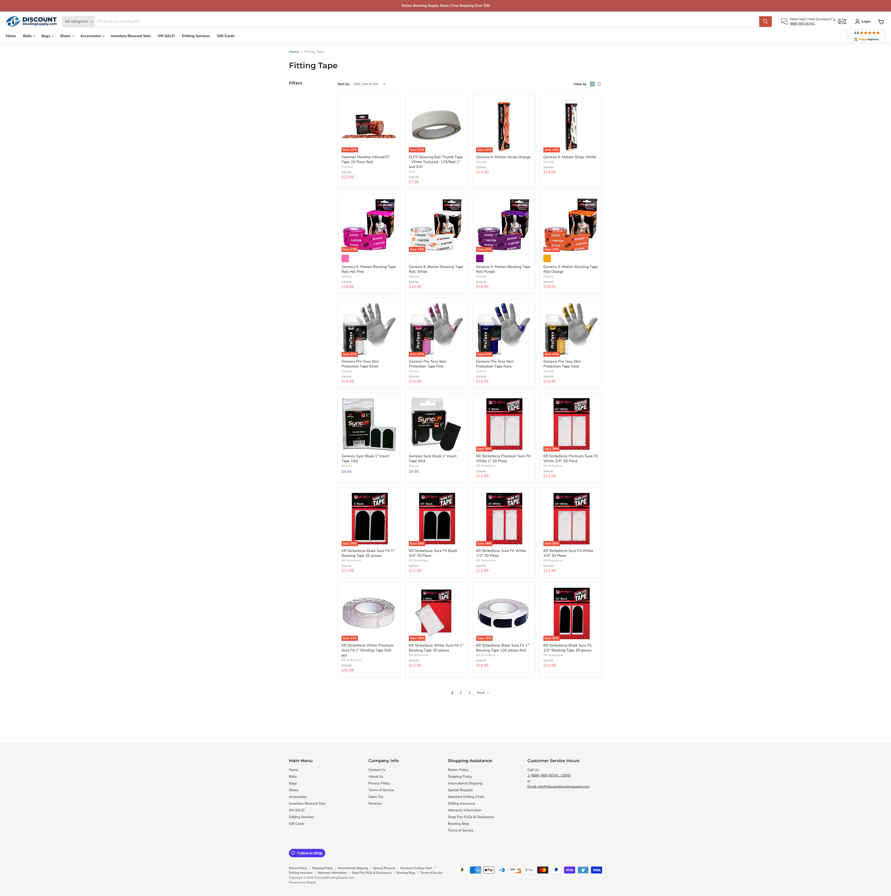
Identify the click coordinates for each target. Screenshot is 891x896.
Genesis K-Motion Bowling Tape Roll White (436, 269)
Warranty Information (464, 810)
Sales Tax (375, 796)
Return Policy (458, 769)
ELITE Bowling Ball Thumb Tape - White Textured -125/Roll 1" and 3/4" (436, 162)
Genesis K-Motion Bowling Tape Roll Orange (570, 269)
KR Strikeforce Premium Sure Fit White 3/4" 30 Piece (570, 459)
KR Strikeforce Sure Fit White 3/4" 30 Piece (568, 553)
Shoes (65, 36)
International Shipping (465, 783)
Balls (28, 36)
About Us (375, 776)
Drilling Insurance (461, 803)
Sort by (343, 84)
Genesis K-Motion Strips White (569, 157)
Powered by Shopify (302, 882)
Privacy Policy (379, 783)
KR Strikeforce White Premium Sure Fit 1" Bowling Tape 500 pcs (368, 650)
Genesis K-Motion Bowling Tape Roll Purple (503, 269)
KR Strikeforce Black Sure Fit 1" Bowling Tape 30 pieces (368, 553)
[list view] (599, 84)
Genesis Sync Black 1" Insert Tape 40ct (433, 459)
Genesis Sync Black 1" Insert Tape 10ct (365, 459)
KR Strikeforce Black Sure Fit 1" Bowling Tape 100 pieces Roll (502, 648)
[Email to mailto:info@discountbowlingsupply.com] (841, 21)
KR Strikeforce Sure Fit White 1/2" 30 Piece (501, 553)
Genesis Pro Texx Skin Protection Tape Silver (360, 364)
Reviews (375, 803)
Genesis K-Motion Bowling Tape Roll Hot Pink (369, 269)
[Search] (765, 21)
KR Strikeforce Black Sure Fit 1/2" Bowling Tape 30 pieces (567, 648)
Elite (412, 172)
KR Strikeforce (486, 466)
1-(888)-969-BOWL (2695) (549, 775)
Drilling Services (196, 36)
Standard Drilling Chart (466, 796)
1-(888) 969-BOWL (813, 21)
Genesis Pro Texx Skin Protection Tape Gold (562, 364)
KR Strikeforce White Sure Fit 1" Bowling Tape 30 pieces (436, 648)
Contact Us (376, 769)
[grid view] (592, 84)
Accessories (91, 36)
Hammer (347, 167)
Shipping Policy (460, 776)
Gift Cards (226, 36)
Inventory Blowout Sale (131, 36)
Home (11, 36)
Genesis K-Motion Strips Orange (503, 157)
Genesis (481, 162)
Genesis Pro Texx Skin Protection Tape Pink (427, 364)
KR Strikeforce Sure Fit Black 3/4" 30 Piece (433, 553)
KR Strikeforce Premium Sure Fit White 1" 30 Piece (503, 459)
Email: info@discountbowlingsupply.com (558, 786)
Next (481, 692)
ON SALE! (166, 36)
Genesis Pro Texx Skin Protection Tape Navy (494, 364)
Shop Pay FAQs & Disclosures (471, 817)
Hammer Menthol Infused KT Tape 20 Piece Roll (366, 159)
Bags (46, 36)
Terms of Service (381, 790)
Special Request (460, 790)
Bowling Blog (458, 823)
